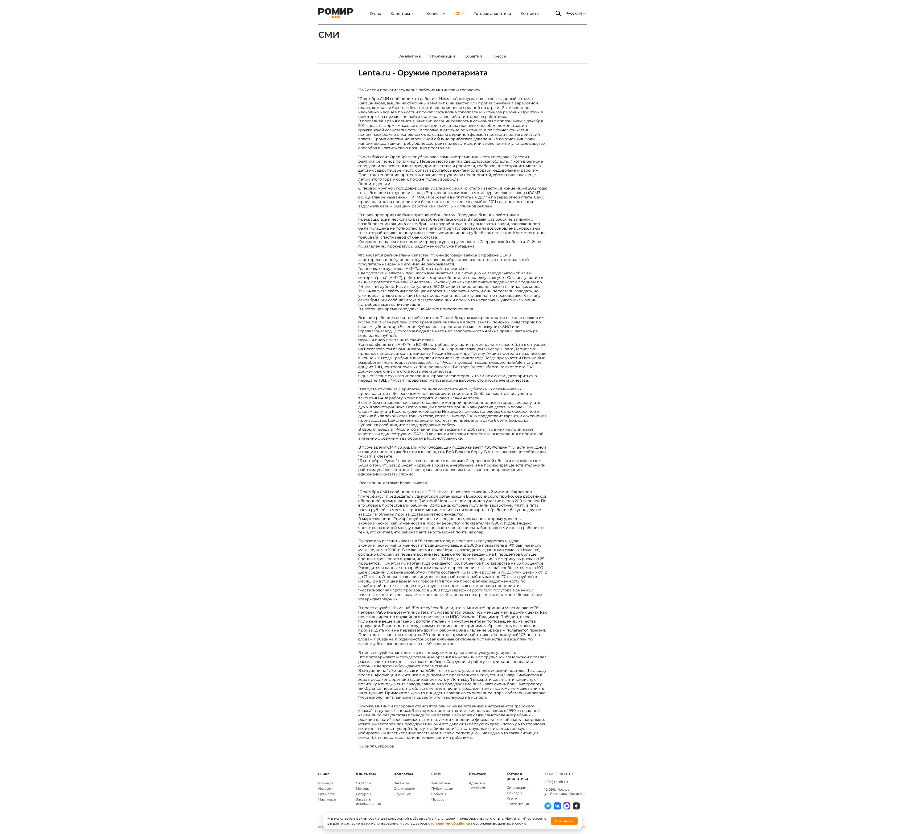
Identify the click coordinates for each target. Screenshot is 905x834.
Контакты (530, 13)
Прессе (437, 799)
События (438, 794)
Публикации (442, 788)
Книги (512, 798)
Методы (363, 788)
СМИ (460, 13)
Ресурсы (363, 794)
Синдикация (517, 787)
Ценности (326, 794)
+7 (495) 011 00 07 (558, 774)
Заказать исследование (368, 801)
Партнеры (327, 799)
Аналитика (440, 783)
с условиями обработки (449, 823)
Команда (325, 783)
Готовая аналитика (492, 13)
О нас (375, 13)
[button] (558, 13)
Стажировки (404, 788)
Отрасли (363, 783)
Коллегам (436, 13)
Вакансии (402, 783)
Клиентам (400, 13)
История (325, 788)
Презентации (519, 804)
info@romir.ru (556, 782)
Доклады (514, 793)
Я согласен (564, 821)
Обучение (402, 794)
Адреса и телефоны (477, 785)
